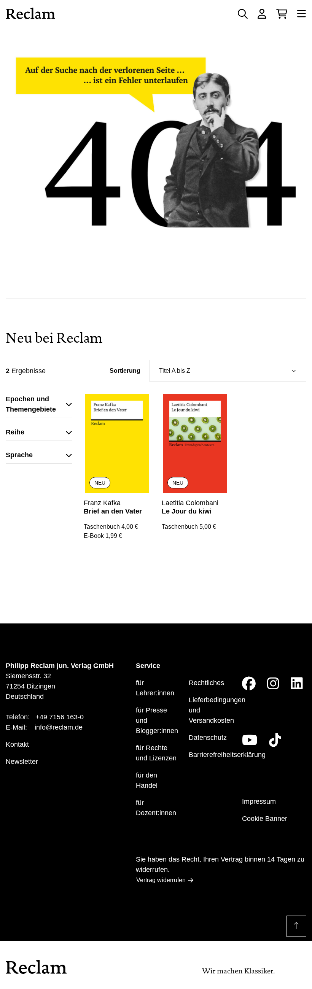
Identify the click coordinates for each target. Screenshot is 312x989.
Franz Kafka (102, 503)
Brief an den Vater (113, 511)
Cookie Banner (264, 818)
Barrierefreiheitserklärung (227, 754)
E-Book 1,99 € (103, 536)
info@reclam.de (59, 727)
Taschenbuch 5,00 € (189, 526)
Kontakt (17, 744)
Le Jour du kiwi (187, 511)
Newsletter (22, 761)
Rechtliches (206, 683)
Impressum (259, 801)
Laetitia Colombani (190, 503)
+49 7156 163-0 (59, 717)
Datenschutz (208, 737)
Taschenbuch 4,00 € (111, 526)
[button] (39, 406)
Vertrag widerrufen (161, 880)
